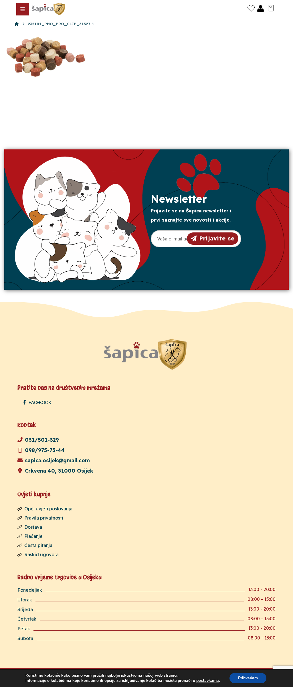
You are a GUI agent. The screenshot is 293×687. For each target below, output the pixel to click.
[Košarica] (270, 7)
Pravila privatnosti (43, 518)
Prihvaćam (248, 678)
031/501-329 (42, 440)
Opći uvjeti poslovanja (48, 509)
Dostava (33, 527)
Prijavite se (217, 238)
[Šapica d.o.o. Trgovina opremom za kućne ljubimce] (17, 23)
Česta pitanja (38, 545)
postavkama (207, 680)
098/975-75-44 (45, 450)
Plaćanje (33, 536)
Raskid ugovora (41, 554)
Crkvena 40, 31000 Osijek (59, 470)
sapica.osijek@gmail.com (57, 460)
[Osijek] (49, 9)
